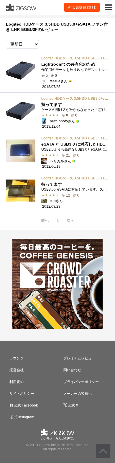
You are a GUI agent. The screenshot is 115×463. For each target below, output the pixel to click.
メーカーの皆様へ (77, 394)
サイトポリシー (21, 394)
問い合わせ (72, 370)
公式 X (72, 405)
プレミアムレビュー (79, 358)
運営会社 (16, 370)
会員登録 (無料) (83, 7)
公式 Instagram (21, 417)
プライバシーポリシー (81, 382)
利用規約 (16, 382)
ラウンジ (16, 358)
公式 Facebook (25, 405)
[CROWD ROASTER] (57, 284)
